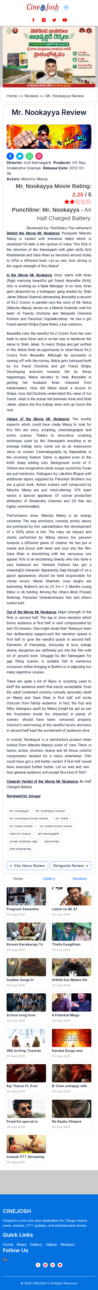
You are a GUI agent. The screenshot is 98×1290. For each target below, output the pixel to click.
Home (12, 96)
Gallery (36, 1244)
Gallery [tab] (49, 878)
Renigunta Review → (70, 865)
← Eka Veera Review (27, 865)
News (21, 1244)
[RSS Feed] (5, 1259)
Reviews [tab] (80, 878)
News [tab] (18, 878)
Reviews (31, 96)
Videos (51, 1244)
